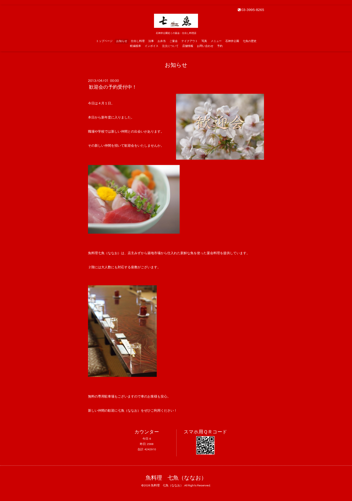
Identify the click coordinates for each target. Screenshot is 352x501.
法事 (151, 41)
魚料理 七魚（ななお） (176, 478)
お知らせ (121, 41)
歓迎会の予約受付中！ (113, 87)
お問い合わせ (205, 46)
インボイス (151, 46)
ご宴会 (173, 41)
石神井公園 (232, 41)
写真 (204, 41)
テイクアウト (189, 41)
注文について (170, 46)
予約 (220, 46)
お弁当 (161, 41)
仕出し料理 (138, 41)
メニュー (216, 41)
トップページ (104, 41)
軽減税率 (135, 46)
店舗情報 (187, 46)
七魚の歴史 (249, 41)
